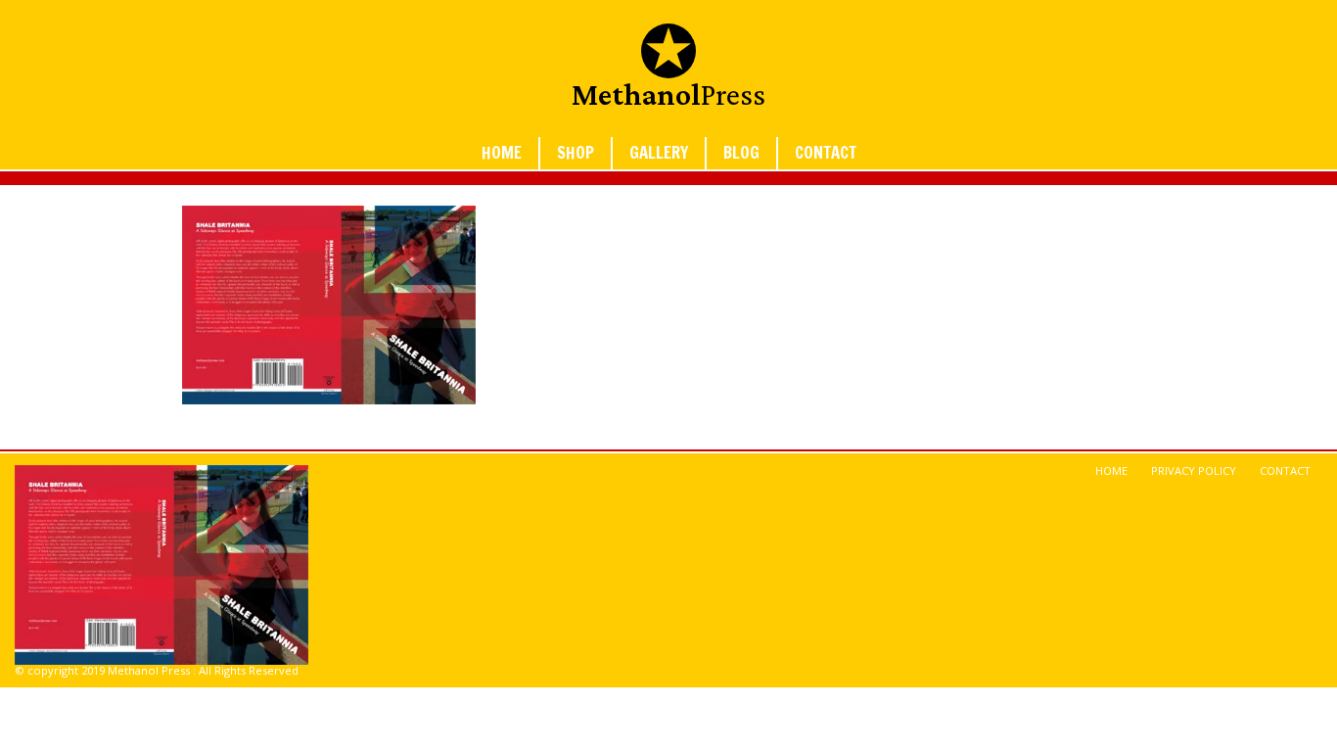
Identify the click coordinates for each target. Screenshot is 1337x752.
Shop (575, 152)
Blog (741, 152)
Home (502, 152)
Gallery (658, 152)
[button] (329, 305)
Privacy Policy (1193, 470)
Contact (825, 152)
